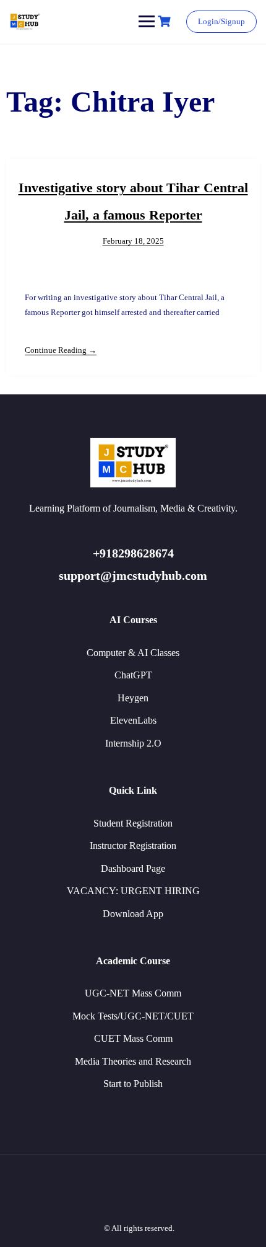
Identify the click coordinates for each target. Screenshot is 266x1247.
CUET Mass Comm (133, 1038)
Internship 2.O (133, 743)
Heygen (133, 698)
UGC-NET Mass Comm (133, 993)
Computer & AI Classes (133, 652)
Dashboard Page (133, 868)
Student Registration (133, 823)
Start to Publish (133, 1083)
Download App (133, 913)
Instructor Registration (133, 845)
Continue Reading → (61, 350)
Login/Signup (221, 21)
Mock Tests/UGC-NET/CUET (133, 1016)
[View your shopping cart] (166, 21)
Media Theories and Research (133, 1061)
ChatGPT (133, 675)
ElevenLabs (133, 720)
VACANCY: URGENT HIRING (133, 890)
